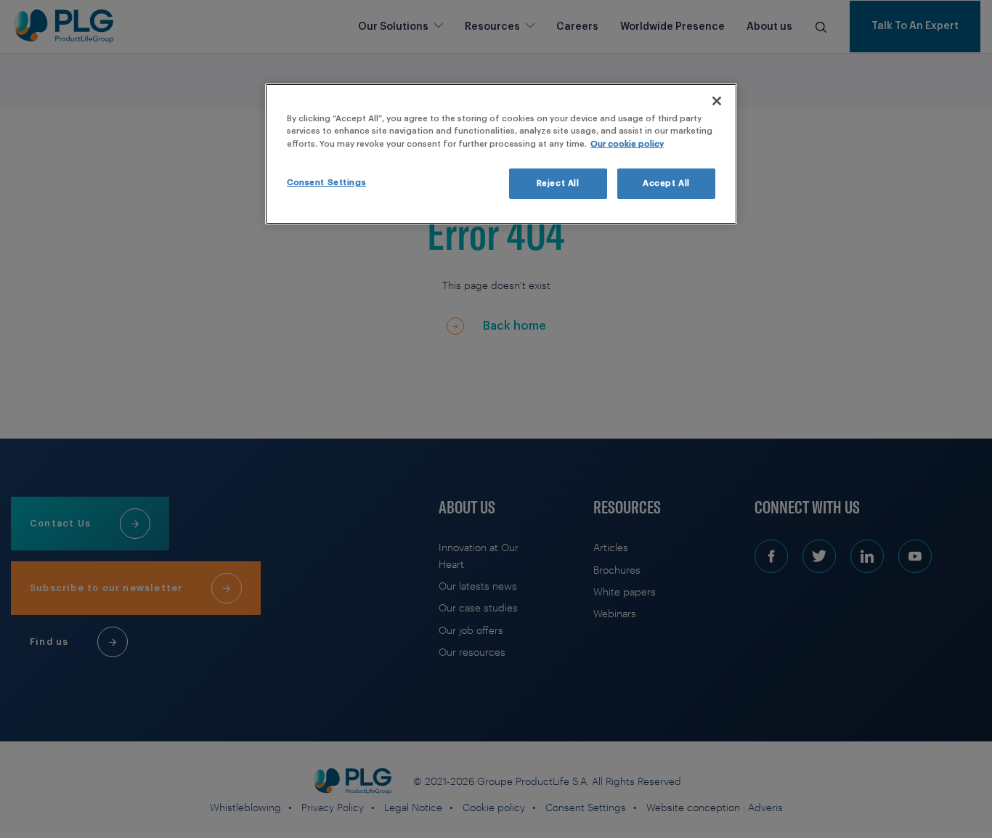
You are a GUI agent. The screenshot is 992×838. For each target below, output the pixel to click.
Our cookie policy (627, 144)
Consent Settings (326, 183)
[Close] (717, 101)
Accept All (666, 183)
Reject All (558, 183)
